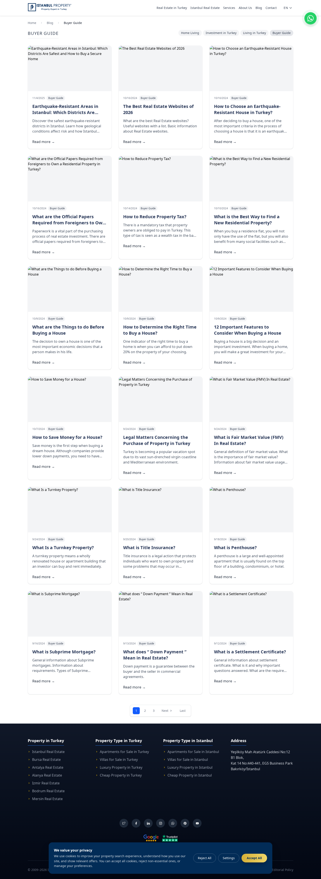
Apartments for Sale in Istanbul (193, 751)
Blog (50, 23)
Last (183, 711)
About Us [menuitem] (245, 8)
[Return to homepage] (50, 7)
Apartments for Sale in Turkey (124, 751)
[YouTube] (197, 823)
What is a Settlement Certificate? (250, 652)
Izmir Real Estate (46, 783)
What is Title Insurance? (149, 547)
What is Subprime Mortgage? (64, 652)
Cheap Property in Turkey (121, 775)
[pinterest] (185, 823)
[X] (123, 823)
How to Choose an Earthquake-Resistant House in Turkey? (247, 109)
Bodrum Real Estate (48, 791)
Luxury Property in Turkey (121, 767)
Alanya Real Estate (47, 775)
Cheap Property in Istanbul (189, 775)
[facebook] (136, 823)
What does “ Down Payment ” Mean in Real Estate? (154, 655)
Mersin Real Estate (47, 798)
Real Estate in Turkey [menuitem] (172, 8)
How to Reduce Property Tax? (154, 217)
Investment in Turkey (221, 33)
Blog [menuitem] (258, 8)
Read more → (43, 141)
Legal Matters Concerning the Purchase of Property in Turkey (156, 440)
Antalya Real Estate (47, 767)
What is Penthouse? (235, 547)
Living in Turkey (254, 33)
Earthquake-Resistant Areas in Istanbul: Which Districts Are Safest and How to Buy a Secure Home (66, 115)
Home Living (190, 33)
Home (32, 23)
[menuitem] (288, 8)
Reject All (204, 858)
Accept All (254, 858)
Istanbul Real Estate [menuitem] (205, 8)
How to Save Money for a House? (67, 437)
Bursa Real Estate (46, 759)
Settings (229, 858)
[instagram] (160, 823)
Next (165, 711)
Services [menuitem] (229, 8)
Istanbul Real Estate (48, 751)
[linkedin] (148, 823)
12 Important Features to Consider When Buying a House (247, 330)
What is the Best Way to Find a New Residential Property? (247, 220)
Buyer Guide (73, 23)
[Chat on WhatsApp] (310, 18)
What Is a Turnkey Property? (63, 547)
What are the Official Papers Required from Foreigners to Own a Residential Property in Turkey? (68, 223)
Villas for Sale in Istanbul (187, 759)
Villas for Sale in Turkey (119, 759)
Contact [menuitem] (271, 8)
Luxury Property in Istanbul (189, 767)
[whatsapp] (172, 823)
